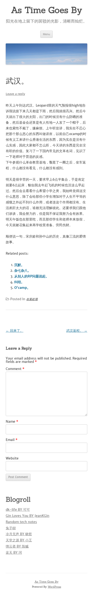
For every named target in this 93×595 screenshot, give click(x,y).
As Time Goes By (46, 10)
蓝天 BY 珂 (14, 552)
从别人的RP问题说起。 (31, 276)
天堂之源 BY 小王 (19, 540)
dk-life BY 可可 (18, 509)
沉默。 (19, 265)
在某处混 (32, 299)
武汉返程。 (76, 330)
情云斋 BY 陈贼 (17, 546)
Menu (46, 34)
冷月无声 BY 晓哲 (19, 534)
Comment (15, 369)
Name (12, 421)
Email (11, 440)
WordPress (54, 586)
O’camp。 (22, 288)
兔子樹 (11, 528)
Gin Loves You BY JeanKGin (27, 516)
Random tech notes (21, 522)
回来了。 (14, 330)
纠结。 (19, 282)
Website (12, 458)
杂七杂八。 (22, 270)
